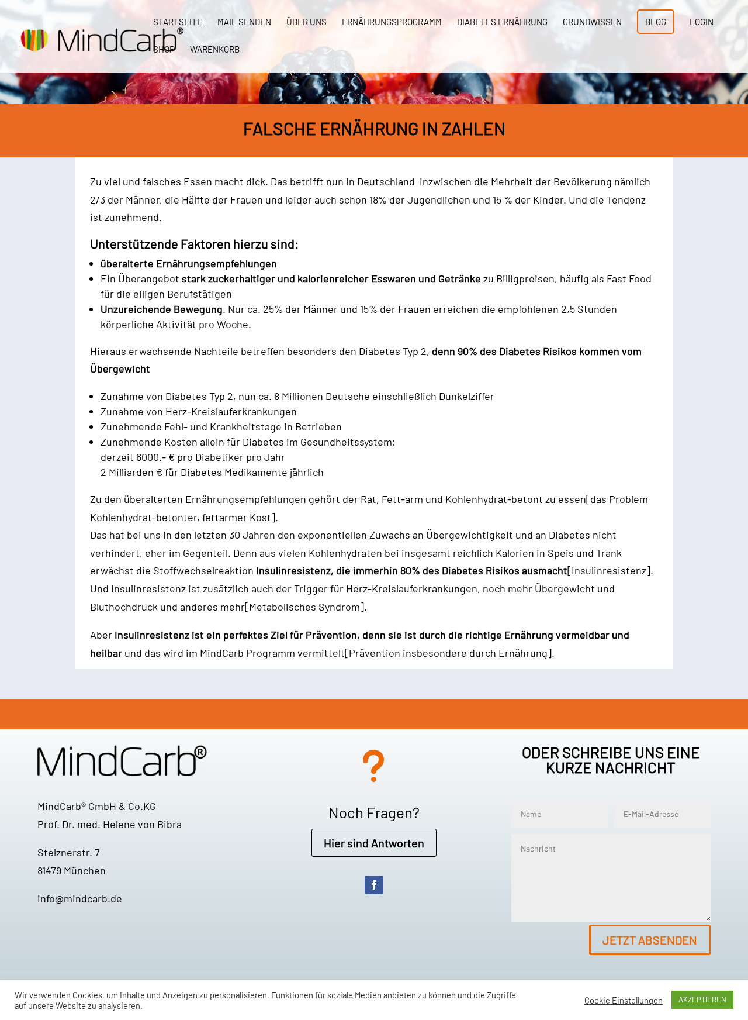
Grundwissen (592, 22)
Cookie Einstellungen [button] (623, 1000)
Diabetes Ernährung (502, 22)
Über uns (306, 22)
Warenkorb (215, 49)
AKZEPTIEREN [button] (702, 999)
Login (702, 22)
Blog (655, 21)
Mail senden (244, 22)
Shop (164, 49)
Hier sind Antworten (374, 843)
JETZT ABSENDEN (649, 940)
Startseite (177, 22)
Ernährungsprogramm (392, 22)
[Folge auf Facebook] (374, 885)
